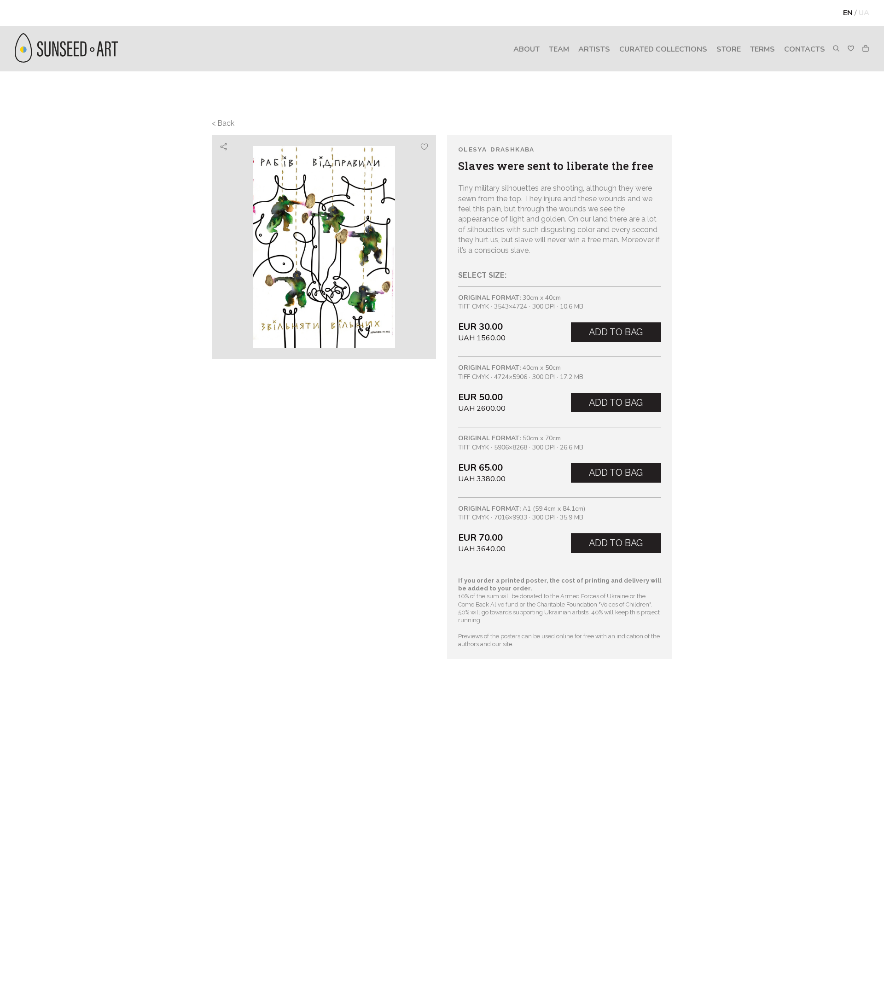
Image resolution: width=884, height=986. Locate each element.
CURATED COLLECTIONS (663, 49)
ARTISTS (594, 49)
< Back (223, 123)
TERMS (762, 49)
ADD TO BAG (616, 332)
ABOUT (526, 49)
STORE (728, 49)
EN (848, 13)
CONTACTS (804, 49)
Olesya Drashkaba (496, 149)
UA (864, 13)
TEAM (559, 49)
